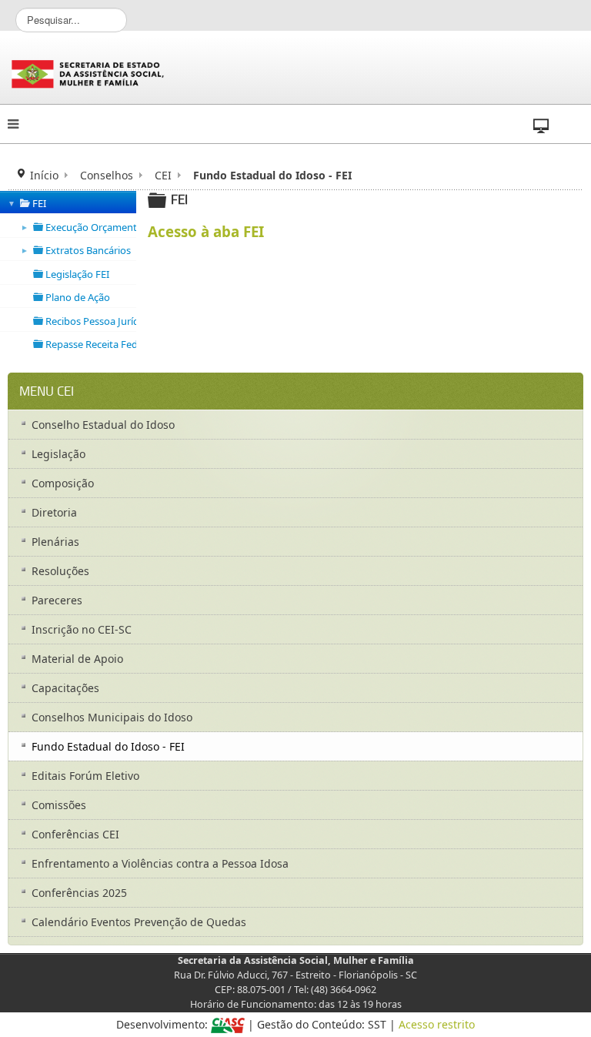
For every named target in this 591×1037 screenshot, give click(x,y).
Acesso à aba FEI (206, 231)
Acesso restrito (437, 1024)
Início (44, 175)
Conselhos (106, 175)
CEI (163, 175)
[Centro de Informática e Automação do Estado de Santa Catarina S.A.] (228, 1024)
